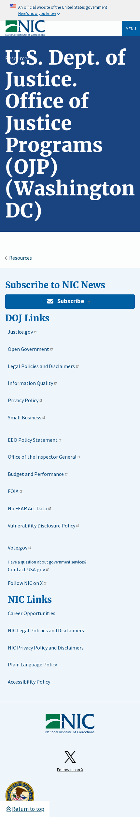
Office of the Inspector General (42, 456)
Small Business (24, 417)
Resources (17, 58)
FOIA (13, 491)
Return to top (28, 808)
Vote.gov (17, 547)
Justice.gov (20, 331)
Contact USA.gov (26, 569)
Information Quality (30, 383)
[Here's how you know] (70, 10)
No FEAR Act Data (27, 508)
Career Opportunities (31, 613)
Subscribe (70, 301)
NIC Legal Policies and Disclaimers (46, 630)
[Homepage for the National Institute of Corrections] (70, 724)
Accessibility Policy (29, 681)
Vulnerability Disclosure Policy (41, 525)
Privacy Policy (23, 400)
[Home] (25, 34)
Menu (131, 28)
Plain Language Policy (32, 664)
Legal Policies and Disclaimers (41, 366)
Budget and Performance (36, 474)
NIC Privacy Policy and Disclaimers (46, 647)
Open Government (28, 349)
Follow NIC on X (25, 583)
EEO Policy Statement (33, 440)
